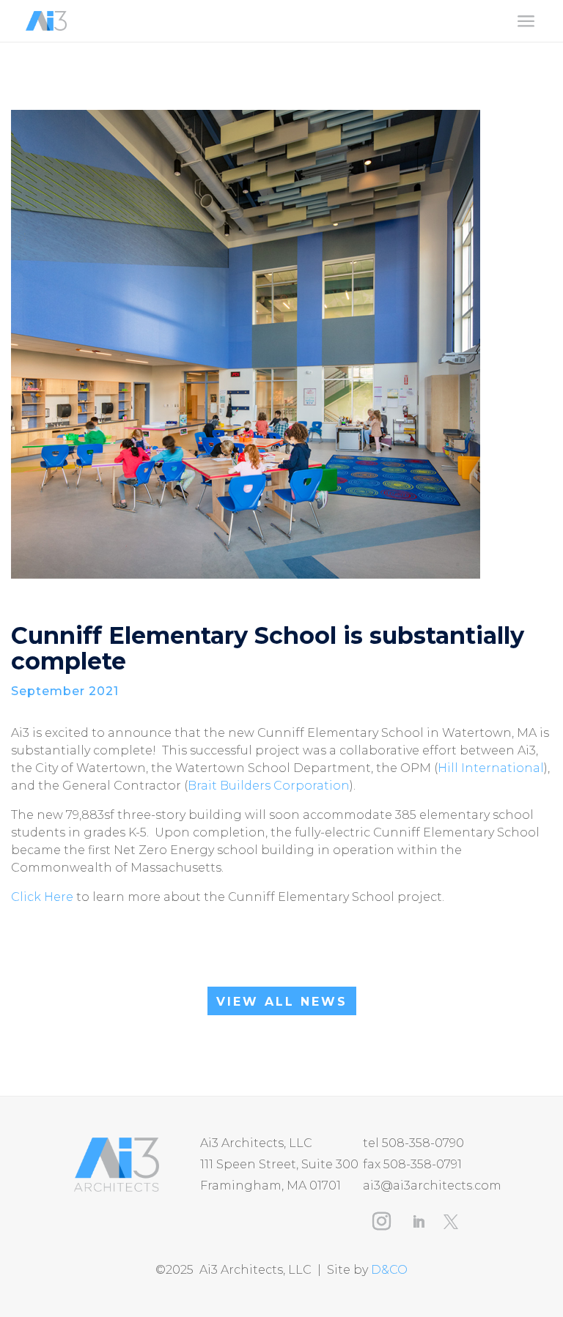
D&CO (389, 1270)
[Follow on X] (451, 1222)
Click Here (42, 897)
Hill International (491, 768)
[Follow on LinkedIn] (418, 1222)
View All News (281, 1002)
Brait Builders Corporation (269, 786)
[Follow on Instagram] (381, 1221)
